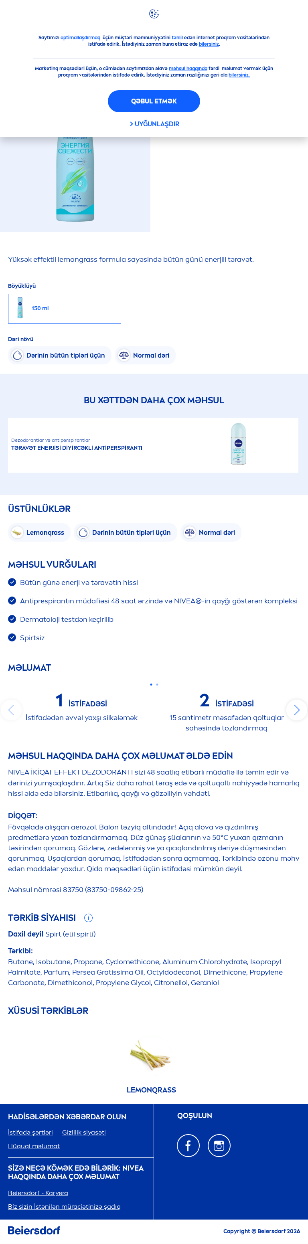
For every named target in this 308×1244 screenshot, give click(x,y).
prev (11, 710)
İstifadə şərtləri (30, 1132)
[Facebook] (188, 1145)
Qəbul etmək (154, 101)
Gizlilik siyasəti (84, 1132)
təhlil (177, 37)
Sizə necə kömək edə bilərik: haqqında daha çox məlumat (76, 1172)
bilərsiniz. (239, 75)
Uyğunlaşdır (157, 124)
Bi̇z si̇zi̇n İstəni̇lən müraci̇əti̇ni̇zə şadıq (64, 1206)
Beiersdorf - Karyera (38, 1193)
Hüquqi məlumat (34, 1146)
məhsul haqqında (188, 68)
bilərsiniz (209, 44)
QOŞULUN (194, 1116)
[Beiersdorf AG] (34, 1232)
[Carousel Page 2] (157, 685)
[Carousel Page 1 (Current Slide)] (151, 685)
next (296, 710)
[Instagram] (219, 1145)
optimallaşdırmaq (80, 37)
